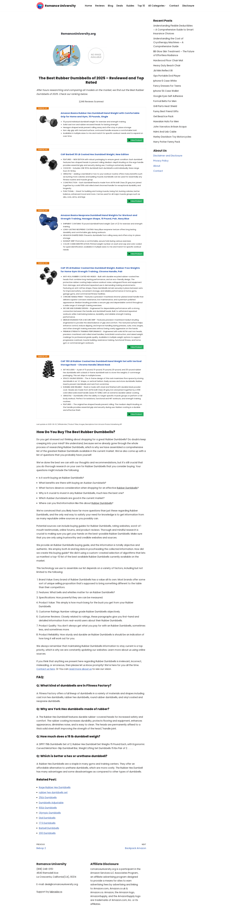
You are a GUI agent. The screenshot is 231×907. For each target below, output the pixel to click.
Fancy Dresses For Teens (167, 85)
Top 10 (141, 5)
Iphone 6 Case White (165, 80)
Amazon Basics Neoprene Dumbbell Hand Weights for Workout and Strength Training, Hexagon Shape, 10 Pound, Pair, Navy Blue (99, 217)
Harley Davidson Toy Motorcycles (172, 136)
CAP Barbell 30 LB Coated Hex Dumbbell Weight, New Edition (95, 154)
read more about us (80, 669)
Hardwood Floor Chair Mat (168, 60)
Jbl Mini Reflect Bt (163, 70)
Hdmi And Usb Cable (164, 131)
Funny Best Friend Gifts (165, 111)
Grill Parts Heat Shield (165, 106)
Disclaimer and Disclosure (167, 155)
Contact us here (45, 669)
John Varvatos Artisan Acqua (169, 126)
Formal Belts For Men (164, 101)
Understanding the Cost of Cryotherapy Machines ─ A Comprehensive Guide (168, 42)
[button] (165, 5)
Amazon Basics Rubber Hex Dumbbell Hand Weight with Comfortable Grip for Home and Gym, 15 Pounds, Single (100, 115)
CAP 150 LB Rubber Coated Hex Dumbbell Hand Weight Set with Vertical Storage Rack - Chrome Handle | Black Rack (101, 363)
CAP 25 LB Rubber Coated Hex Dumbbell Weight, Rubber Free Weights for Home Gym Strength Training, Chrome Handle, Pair (100, 269)
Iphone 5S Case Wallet (166, 91)
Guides (130, 5)
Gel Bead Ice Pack (163, 116)
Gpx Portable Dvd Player (166, 75)
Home (88, 5)
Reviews (100, 5)
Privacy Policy (161, 160)
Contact (174, 5)
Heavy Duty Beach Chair (166, 65)
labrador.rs (56, 891)
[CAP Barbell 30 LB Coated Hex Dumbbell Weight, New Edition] (48, 162)
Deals (119, 5)
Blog (110, 5)
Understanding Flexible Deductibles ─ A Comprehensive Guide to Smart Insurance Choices (173, 29)
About (156, 166)
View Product (136, 140)
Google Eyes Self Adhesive (168, 96)
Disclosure (188, 5)
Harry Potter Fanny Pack (166, 141)
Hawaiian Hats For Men (166, 121)
